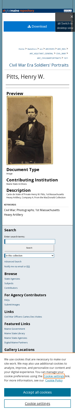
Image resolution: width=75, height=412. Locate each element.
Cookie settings (54, 376)
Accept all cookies (37, 392)
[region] (37, 382)
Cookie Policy (54, 380)
